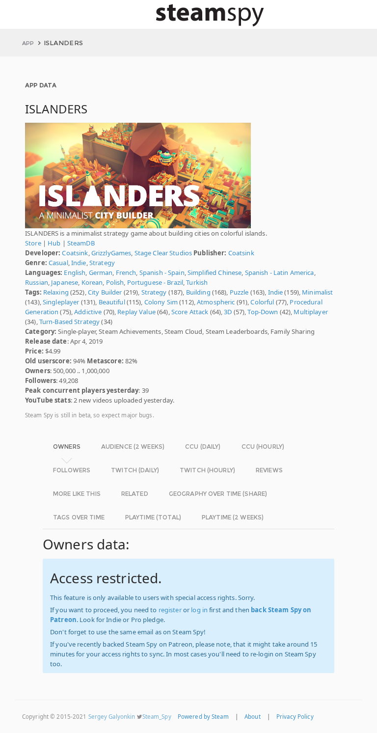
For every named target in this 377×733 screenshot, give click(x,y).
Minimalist (317, 292)
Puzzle (239, 292)
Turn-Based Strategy (69, 321)
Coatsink (75, 252)
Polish (115, 282)
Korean (92, 282)
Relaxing (56, 292)
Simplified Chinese (215, 272)
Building (198, 292)
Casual (58, 262)
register (170, 609)
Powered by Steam (203, 716)
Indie (78, 262)
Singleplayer (61, 302)
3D (228, 311)
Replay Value (136, 311)
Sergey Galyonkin (111, 716)
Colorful (262, 302)
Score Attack (190, 311)
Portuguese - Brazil (155, 282)
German (101, 272)
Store (33, 243)
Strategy (102, 262)
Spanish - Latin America (279, 272)
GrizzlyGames (111, 252)
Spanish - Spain (162, 272)
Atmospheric (216, 302)
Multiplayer (310, 311)
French (126, 272)
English (74, 272)
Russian (36, 282)
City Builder (105, 292)
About (252, 716)
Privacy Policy (295, 716)
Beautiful (112, 302)
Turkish (197, 282)
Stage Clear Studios (163, 252)
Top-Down (262, 311)
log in (199, 609)
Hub (54, 243)
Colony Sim (161, 302)
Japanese (64, 282)
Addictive (88, 311)
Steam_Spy (156, 716)
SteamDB (81, 243)
